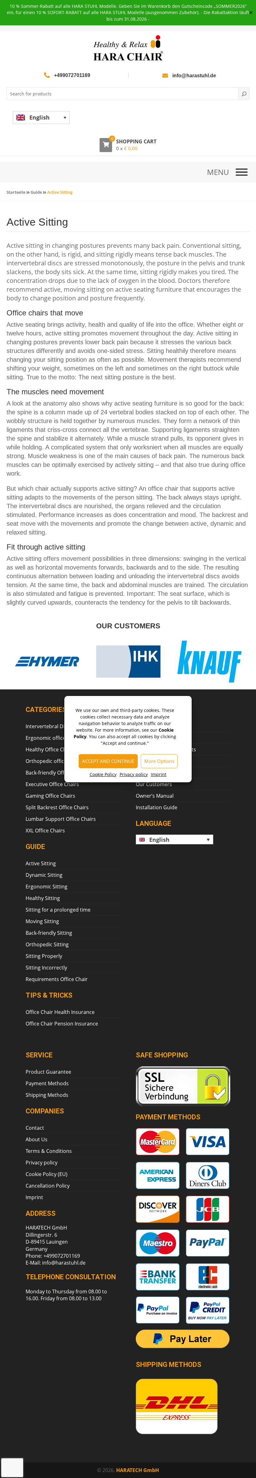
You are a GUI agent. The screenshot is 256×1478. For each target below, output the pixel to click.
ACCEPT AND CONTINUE (108, 761)
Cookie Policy (103, 774)
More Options (159, 761)
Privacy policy (134, 774)
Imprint (158, 774)
